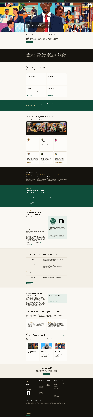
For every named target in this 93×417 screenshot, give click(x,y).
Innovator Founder (41, 386)
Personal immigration (42, 385)
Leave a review (41, 393)
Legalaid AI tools (56, 388)
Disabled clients (41, 392)
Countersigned (55, 389)
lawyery (33, 1)
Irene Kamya (48, 386)
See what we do (37, 42)
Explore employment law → (51, 95)
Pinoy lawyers (41, 387)
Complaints (32, 400)
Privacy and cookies (39, 400)
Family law (40, 388)
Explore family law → (30, 95)
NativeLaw (55, 395)
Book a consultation (61, 1)
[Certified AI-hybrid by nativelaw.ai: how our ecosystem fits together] (28, 393)
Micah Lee (48, 177)
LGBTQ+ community (41, 391)
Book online (62, 387)
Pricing (28, 400)
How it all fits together (56, 396)
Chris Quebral (48, 385)
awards (55, 180)
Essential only (32, 415)
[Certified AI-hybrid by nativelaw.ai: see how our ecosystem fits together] (90, 5)
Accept (28, 415)
